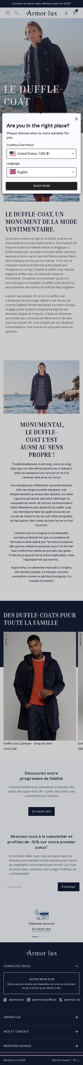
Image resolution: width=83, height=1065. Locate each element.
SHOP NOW (41, 186)
